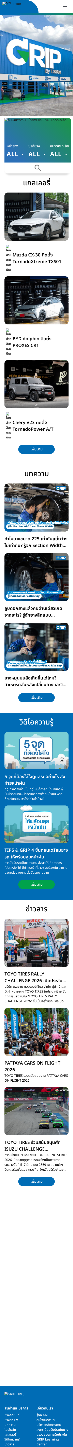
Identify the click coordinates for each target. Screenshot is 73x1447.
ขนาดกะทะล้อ (59, 146)
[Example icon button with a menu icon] (65, 6)
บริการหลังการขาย (48, 1424)
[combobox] (15, 154)
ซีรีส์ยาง (34, 146)
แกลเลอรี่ (10, 1434)
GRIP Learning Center (47, 1442)
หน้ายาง (12, 146)
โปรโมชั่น (10, 1429)
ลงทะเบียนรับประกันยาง (52, 1429)
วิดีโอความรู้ (12, 1439)
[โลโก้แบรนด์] (16, 6)
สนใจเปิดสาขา (45, 1420)
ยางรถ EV (11, 1420)
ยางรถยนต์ (11, 1415)
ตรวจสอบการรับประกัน (51, 1434)
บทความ (10, 1424)
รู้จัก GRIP (43, 1415)
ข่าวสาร (9, 1444)
